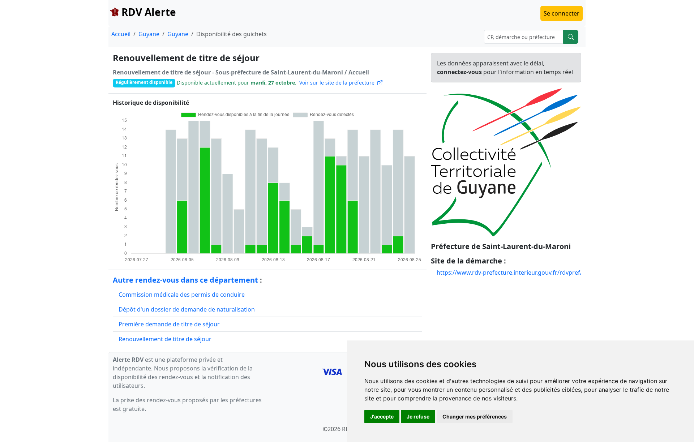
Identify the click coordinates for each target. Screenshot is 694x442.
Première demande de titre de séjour (169, 324)
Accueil (120, 34)
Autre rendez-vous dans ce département (185, 280)
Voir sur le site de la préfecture (338, 82)
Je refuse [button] (418, 416)
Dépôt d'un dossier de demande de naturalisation (187, 309)
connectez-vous (459, 72)
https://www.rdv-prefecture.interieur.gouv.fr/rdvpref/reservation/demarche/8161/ (550, 272)
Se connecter (561, 13)
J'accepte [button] (382, 416)
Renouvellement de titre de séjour (165, 339)
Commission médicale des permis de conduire (182, 295)
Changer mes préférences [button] (474, 416)
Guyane (148, 34)
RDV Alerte (147, 11)
